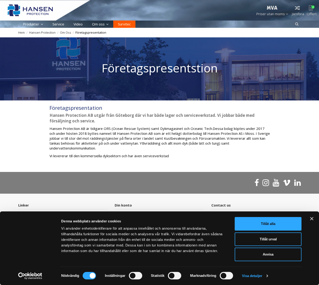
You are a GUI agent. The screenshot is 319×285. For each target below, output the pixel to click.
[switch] (135, 275)
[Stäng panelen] (311, 218)
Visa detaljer (252, 276)
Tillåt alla (268, 224)
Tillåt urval (268, 239)
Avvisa (268, 254)
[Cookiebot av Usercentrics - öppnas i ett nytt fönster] (30, 275)
